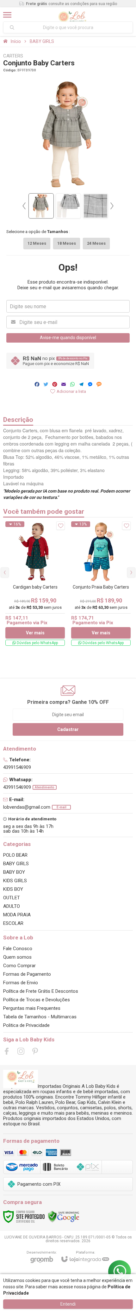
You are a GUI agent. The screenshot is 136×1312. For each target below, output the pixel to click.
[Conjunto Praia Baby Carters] (101, 583)
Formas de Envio (20, 982)
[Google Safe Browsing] (63, 1216)
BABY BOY (14, 872)
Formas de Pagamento (27, 974)
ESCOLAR (13, 923)
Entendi (68, 1304)
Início (16, 41)
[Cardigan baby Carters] (35, 583)
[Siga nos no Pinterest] (35, 1051)
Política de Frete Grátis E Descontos (40, 991)
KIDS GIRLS (15, 881)
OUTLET (11, 898)
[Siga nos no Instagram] (20, 1051)
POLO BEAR (15, 855)
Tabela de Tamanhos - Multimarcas (40, 1017)
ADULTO (11, 906)
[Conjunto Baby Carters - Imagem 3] (95, 206)
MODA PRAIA (17, 915)
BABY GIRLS (42, 41)
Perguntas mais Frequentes (31, 1008)
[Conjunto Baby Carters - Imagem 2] (68, 206)
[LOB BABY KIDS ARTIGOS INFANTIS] (72, 14)
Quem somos (17, 957)
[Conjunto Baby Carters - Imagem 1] (41, 206)
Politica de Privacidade (26, 1025)
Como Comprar (19, 965)
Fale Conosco (17, 948)
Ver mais (35, 632)
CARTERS (13, 56)
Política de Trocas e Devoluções (36, 1000)
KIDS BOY (13, 889)
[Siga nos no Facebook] (6, 1051)
